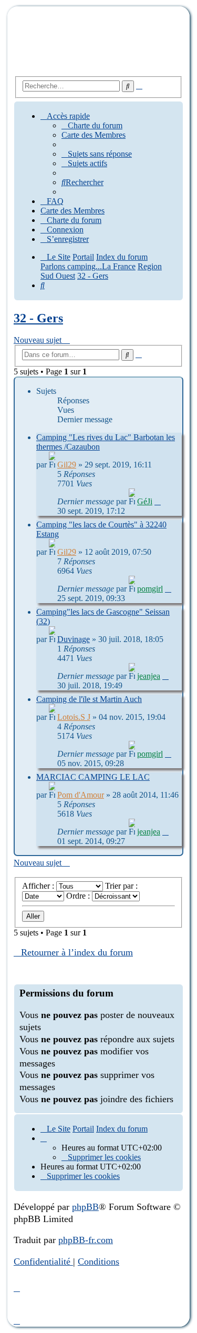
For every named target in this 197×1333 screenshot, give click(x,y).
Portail (83, 256)
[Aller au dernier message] (157, 501)
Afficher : (39, 885)
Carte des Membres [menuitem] (93, 134)
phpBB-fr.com (85, 1240)
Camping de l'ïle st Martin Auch (89, 699)
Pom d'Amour (80, 794)
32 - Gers (38, 318)
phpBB (85, 1207)
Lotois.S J (73, 717)
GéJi (144, 501)
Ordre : (79, 895)
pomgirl (150, 588)
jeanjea (148, 675)
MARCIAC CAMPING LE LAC (93, 776)
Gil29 (66, 464)
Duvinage (73, 639)
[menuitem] (91, 125)
